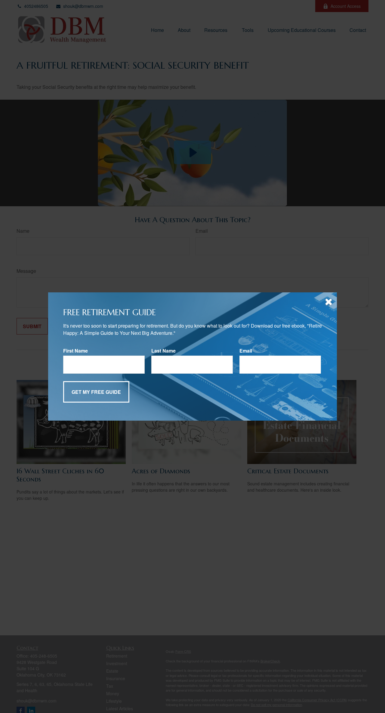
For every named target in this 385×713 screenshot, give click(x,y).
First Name (75, 350)
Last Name (163, 350)
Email (245, 350)
